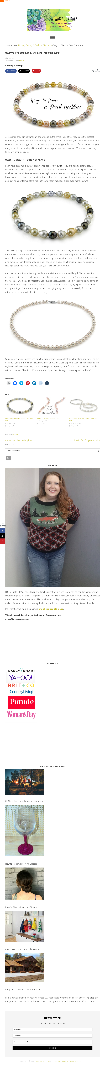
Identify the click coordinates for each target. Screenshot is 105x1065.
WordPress (74, 1061)
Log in (82, 1061)
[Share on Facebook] (2, 530)
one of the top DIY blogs (51, 608)
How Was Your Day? (52, 18)
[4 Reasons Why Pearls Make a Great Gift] (84, 405)
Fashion (15, 434)
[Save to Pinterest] (2, 541)
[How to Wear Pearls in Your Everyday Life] (20, 405)
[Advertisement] (52, 641)
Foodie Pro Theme (42, 1061)
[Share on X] (2, 535)
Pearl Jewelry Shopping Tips (48, 418)
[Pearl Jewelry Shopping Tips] (52, 405)
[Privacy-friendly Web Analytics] (5, 3)
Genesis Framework (60, 1061)
